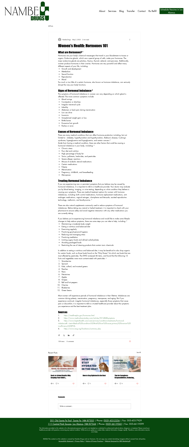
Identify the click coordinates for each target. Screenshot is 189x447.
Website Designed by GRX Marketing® (117, 441)
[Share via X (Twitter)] (64, 335)
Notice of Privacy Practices (94, 441)
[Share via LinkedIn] (69, 335)
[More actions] (130, 39)
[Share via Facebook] (59, 335)
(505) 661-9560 (114, 424)
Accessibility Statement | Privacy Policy (71, 441)
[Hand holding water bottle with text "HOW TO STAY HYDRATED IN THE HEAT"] (94, 364)
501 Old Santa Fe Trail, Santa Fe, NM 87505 (72, 420)
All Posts (50, 26)
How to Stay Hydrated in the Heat (94, 375)
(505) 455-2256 (112, 420)
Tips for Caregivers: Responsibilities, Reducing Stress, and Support (124, 376)
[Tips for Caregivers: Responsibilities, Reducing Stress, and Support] (126, 364)
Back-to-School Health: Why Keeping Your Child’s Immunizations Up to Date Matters (61, 376)
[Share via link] (73, 335)
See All (139, 352)
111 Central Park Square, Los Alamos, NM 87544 (72, 424)
